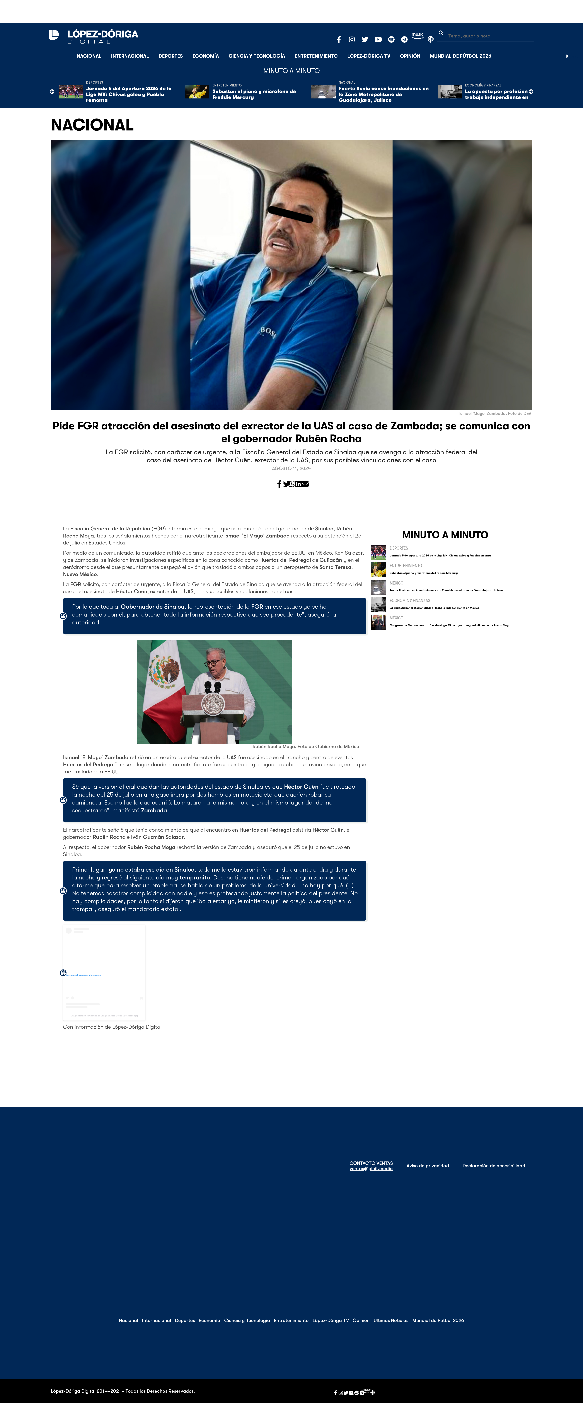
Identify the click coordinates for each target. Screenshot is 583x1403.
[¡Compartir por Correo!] (305, 484)
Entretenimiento (316, 56)
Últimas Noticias (391, 1320)
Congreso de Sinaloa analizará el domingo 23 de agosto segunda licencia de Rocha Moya (450, 625)
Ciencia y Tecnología (257, 56)
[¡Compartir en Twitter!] (286, 484)
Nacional (89, 56)
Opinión (410, 56)
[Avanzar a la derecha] (568, 56)
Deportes (171, 56)
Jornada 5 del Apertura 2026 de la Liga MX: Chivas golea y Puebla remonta (129, 94)
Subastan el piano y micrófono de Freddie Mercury (254, 94)
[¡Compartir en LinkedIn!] (298, 484)
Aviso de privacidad (428, 1165)
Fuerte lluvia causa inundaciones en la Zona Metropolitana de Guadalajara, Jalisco (384, 94)
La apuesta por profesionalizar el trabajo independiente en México (506, 94)
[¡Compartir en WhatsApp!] (292, 484)
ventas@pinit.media (371, 1168)
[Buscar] (575, 56)
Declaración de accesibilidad (494, 1165)
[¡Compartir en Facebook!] (279, 484)
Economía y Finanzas (483, 85)
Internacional (130, 56)
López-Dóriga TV (368, 56)
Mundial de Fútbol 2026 (460, 56)
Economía (206, 56)
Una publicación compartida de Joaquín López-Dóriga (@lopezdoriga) (104, 1015)
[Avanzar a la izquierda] (52, 91)
